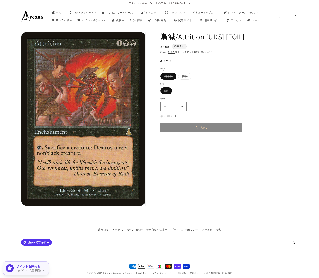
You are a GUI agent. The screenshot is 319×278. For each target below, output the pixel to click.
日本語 (169, 77)
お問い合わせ (134, 229)
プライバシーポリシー (184, 229)
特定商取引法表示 (157, 229)
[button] (278, 16)
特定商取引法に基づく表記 (219, 273)
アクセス (117, 229)
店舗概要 (103, 229)
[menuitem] (57, 12)
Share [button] (167, 60)
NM (167, 91)
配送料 (171, 52)
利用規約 (182, 273)
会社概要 (206, 229)
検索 (218, 229)
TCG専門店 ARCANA (103, 273)
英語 (186, 77)
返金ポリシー (142, 273)
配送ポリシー (196, 273)
